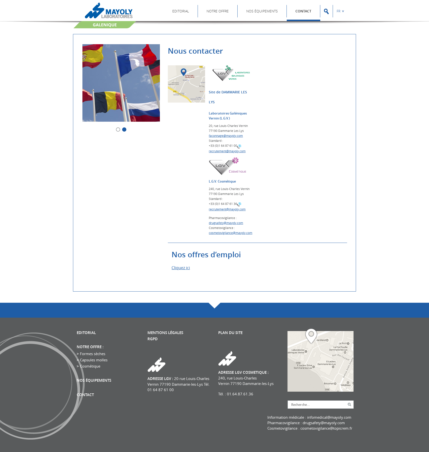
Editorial (180, 11)
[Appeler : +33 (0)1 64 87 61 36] (239, 204)
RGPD (152, 339)
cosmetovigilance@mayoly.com (230, 233)
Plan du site (230, 333)
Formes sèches (92, 353)
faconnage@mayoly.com (226, 136)
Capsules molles (93, 360)
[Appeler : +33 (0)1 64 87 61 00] (239, 146)
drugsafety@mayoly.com (226, 223)
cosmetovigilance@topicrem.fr (326, 428)
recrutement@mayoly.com (227, 151)
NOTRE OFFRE (218, 11)
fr (338, 11)
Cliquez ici (181, 267)
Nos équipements (262, 11)
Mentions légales (165, 333)
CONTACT (303, 11)
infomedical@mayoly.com (329, 417)
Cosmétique (90, 366)
